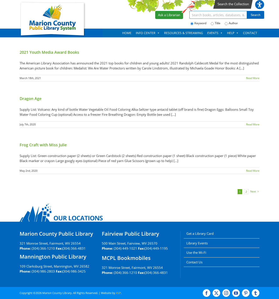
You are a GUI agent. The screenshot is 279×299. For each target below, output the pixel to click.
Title (217, 23)
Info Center (145, 33)
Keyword (200, 23)
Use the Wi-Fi (196, 252)
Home (126, 33)
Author (233, 23)
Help (230, 33)
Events (212, 33)
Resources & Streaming (183, 33)
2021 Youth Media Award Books (49, 52)
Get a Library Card (200, 233)
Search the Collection (233, 4)
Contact (250, 33)
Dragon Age (30, 98)
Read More (252, 78)
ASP (118, 293)
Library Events (197, 243)
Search (255, 15)
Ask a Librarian (169, 15)
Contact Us (194, 262)
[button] (259, 2)
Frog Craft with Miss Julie (43, 144)
